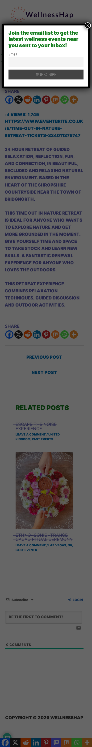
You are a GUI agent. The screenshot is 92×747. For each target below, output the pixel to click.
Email (12, 54)
